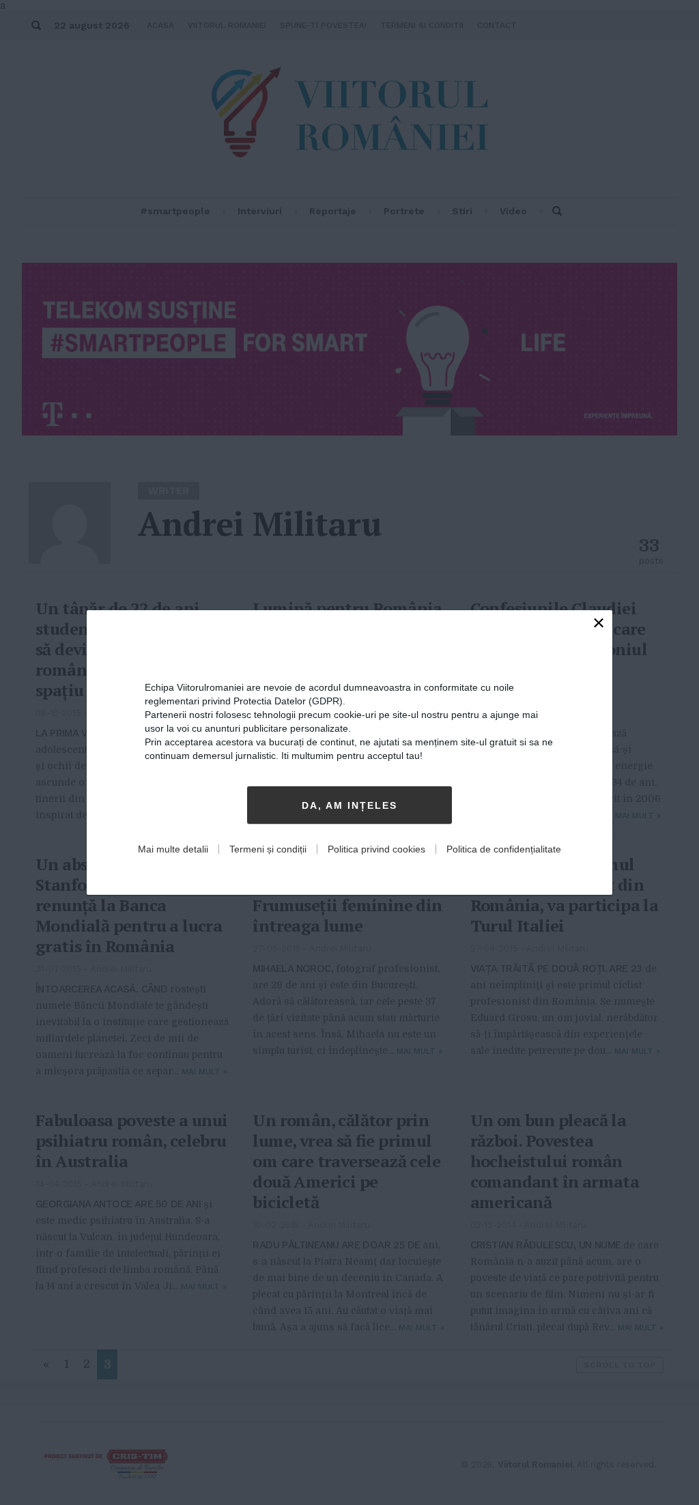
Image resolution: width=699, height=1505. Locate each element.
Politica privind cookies (376, 849)
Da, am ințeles (349, 805)
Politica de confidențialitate (503, 849)
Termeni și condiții (267, 849)
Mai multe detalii (173, 849)
